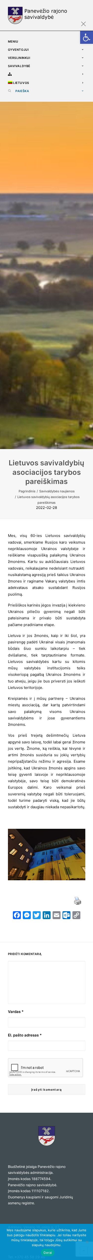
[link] (86, 37)
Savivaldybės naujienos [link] (57, 491)
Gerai (47, 1253)
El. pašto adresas (25, 1035)
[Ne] (86, 1241)
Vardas (16, 1011)
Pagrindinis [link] (27, 491)
